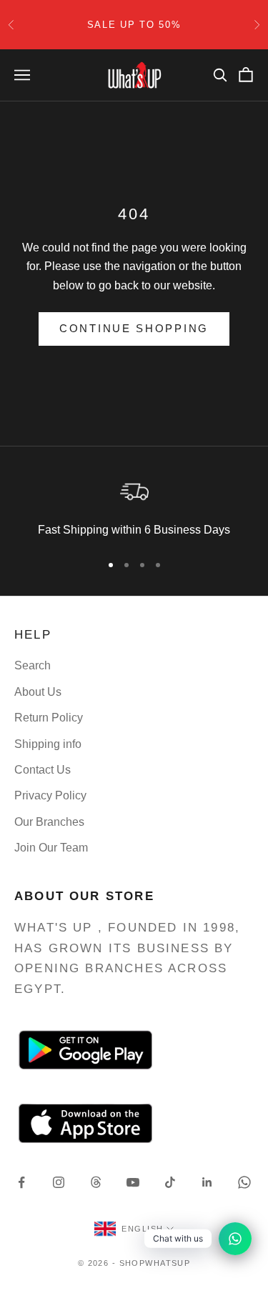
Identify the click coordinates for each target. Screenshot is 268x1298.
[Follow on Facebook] (21, 1182)
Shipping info (47, 744)
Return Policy (48, 718)
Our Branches (49, 822)
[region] (134, 507)
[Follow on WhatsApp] (244, 1182)
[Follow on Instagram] (58, 1182)
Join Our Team (51, 848)
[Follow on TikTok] (170, 1182)
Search (32, 665)
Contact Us (42, 770)
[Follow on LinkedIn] (207, 1182)
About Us (37, 692)
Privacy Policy (50, 795)
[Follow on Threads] (96, 1182)
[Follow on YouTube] (133, 1182)
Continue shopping (134, 328)
